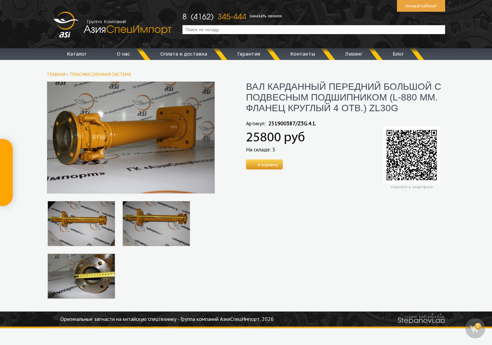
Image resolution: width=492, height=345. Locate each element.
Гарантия (248, 53)
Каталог (77, 53)
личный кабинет (421, 6)
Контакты (302, 53)
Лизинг (353, 53)
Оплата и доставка (183, 53)
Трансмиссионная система (100, 74)
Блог (398, 53)
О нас (123, 53)
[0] (475, 336)
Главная (56, 74)
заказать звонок (266, 16)
